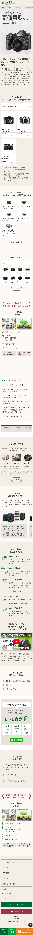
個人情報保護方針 (7, 893)
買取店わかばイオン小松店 (18, 921)
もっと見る (16, 242)
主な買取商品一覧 (8, 862)
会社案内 (4, 889)
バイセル (16, 918)
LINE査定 (5, 873)
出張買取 (5, 878)
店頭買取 (5, 867)
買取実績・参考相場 (9, 884)
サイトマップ (6, 898)
